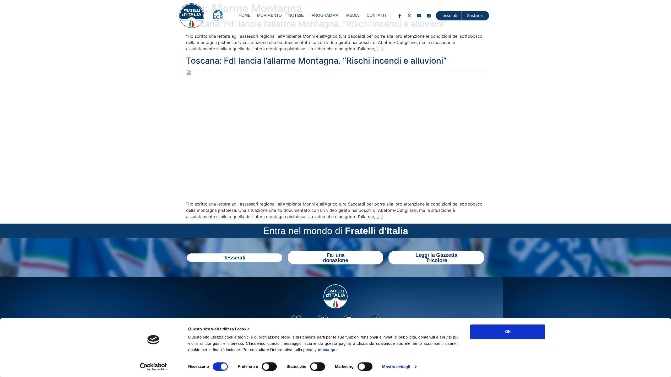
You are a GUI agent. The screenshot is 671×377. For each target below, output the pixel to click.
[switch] (269, 366)
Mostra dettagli (396, 366)
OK (508, 331)
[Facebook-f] (400, 16)
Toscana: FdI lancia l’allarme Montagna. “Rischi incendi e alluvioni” (316, 61)
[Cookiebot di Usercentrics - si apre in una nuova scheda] (153, 367)
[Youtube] (419, 16)
